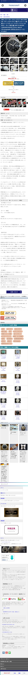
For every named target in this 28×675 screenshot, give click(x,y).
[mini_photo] (5, 61)
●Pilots (3, 341)
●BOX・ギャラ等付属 (17, 336)
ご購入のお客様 (6, 607)
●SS (10, 331)
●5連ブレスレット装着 (6, 333)
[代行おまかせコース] (8, 319)
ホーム (2, 487)
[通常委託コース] (8, 314)
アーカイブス (3, 503)
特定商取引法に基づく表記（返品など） (11, 611)
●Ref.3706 (4, 331)
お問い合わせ (3, 668)
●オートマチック (17, 333)
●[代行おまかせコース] (6, 343)
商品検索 (2, 498)
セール (2, 538)
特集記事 (2, 520)
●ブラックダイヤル (18, 331)
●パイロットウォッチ (6, 336)
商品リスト (3, 493)
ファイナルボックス (6, 542)
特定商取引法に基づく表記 (6, 661)
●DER (3, 338)
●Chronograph (17, 341)
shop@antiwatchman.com (8, 624)
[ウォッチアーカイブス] (11, 516)
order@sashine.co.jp (7, 632)
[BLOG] (11, 534)
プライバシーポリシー (5, 659)
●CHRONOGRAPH (18, 338)
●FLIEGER (9, 338)
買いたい (2, 663)
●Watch (9, 341)
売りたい (2, 666)
